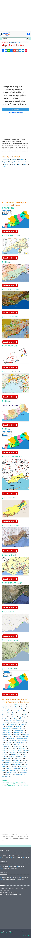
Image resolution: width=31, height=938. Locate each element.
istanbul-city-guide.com (11, 892)
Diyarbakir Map (12, 725)
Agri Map (14, 707)
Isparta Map (8, 736)
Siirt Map (15, 760)
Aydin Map (11, 713)
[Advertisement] (15, 15)
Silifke (25, 164)
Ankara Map (19, 709)
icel (19, 42)
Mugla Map (22, 752)
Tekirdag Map (16, 764)
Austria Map (21, 866)
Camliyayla (12, 162)
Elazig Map (18, 727)
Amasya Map (9, 709)
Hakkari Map (6, 734)
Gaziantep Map (18, 731)
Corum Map (16, 723)
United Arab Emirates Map (8, 879)
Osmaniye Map (21, 756)
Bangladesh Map (6, 877)
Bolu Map (14, 719)
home (10, 42)
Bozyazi (4, 162)
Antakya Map (18, 774)
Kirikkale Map (17, 744)
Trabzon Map (12, 766)
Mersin (13, 164)
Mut (19, 164)
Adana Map (8, 705)
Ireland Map (13, 866)
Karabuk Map (12, 740)
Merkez (6, 164)
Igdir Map (26, 734)
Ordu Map (11, 756)
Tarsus (4, 167)
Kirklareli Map (6, 746)
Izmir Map (11, 738)
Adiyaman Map (19, 705)
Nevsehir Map (15, 754)
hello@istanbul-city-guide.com (13, 894)
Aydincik (13, 159)
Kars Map (8, 742)
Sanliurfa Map (18, 762)
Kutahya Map (6, 750)
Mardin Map (11, 752)
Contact (2, 884)
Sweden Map (5, 868)
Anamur (6, 159)
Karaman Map (23, 740)
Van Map (17, 768)
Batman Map (16, 715)
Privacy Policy (4, 932)
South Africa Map (4, 850)
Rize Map (7, 758)
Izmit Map (8, 774)
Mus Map (5, 754)
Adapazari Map (6, 776)
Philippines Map (6, 855)
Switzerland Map (16, 855)
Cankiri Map (5, 723)
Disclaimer (11, 932)
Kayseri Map (5, 744)
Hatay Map (16, 734)
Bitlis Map (5, 719)
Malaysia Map (16, 877)
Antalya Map (5, 711)
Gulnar (27, 162)
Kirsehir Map (17, 746)
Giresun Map (6, 733)
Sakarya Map (18, 758)
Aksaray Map (24, 707)
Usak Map (8, 768)
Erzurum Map (17, 729)
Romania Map (25, 877)
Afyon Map (5, 707)
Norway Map (20, 879)
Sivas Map (8, 762)
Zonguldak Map (23, 770)
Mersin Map (23, 772)
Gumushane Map (18, 733)
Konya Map (22, 748)
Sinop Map (25, 760)
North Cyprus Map (10, 772)
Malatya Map (17, 750)
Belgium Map (3, 861)
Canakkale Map (19, 721)
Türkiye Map (5, 866)
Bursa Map (8, 721)
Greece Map (3, 872)
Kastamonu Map (19, 742)
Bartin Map (5, 715)
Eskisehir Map (6, 731)
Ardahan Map (17, 711)
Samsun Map (6, 760)
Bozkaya (21, 159)
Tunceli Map (23, 766)
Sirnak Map (5, 764)
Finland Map (14, 868)
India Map (26, 857)
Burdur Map (24, 719)
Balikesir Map (22, 713)
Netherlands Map (6, 857)
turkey (15, 42)
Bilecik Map (11, 717)
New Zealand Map (17, 857)
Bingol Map (21, 717)
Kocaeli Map (11, 748)
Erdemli (20, 162)
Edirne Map (8, 727)
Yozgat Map (11, 770)
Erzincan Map (6, 729)
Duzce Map (24, 725)
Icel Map (18, 736)
